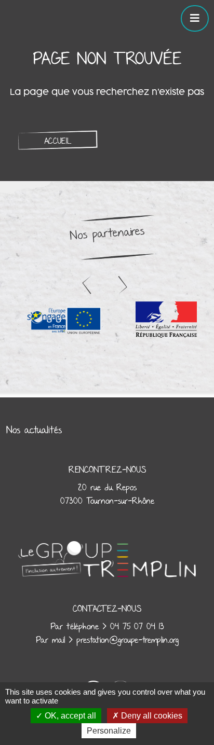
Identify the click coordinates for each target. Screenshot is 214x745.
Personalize (109, 730)
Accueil (57, 141)
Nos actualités (34, 430)
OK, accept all (69, 715)
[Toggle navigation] (195, 18)
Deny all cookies (150, 715)
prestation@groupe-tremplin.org (127, 640)
